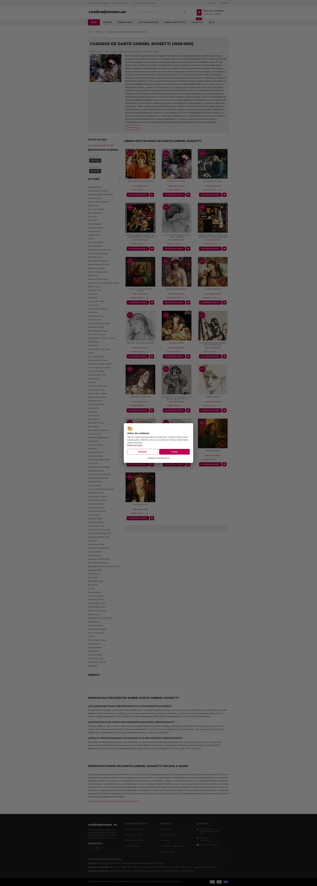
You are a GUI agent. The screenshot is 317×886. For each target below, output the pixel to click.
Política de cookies (134, 445)
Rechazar (142, 452)
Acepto (174, 452)
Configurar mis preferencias (159, 458)
